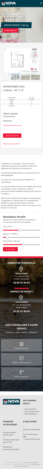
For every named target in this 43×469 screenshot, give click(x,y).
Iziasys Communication (31, 462)
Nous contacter (30, 409)
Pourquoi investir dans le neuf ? (9, 433)
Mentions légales (35, 464)
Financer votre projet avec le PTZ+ (11, 441)
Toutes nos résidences (31, 429)
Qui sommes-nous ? (32, 411)
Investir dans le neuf (32, 439)
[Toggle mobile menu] (41, 3)
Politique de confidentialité (21, 466)
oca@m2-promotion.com (12, 125)
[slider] (19, 230)
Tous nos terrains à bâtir (30, 435)
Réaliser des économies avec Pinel (11, 448)
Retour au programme (11, 144)
